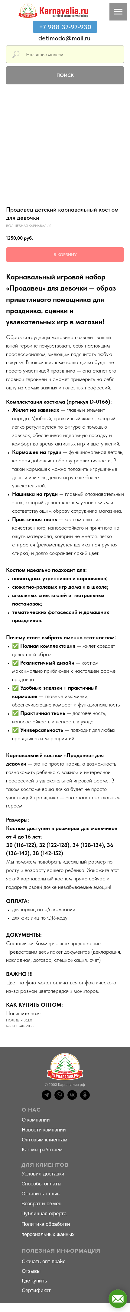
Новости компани (42, 1130)
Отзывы (31, 1271)
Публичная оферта (44, 1213)
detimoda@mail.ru (64, 38)
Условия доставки (42, 1174)
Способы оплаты (41, 1184)
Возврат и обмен (41, 1204)
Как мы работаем (42, 1150)
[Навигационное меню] (118, 12)
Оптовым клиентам (44, 1140)
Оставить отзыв (40, 1194)
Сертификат (36, 1290)
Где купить (34, 1281)
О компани (34, 1120)
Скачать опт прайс (44, 1261)
